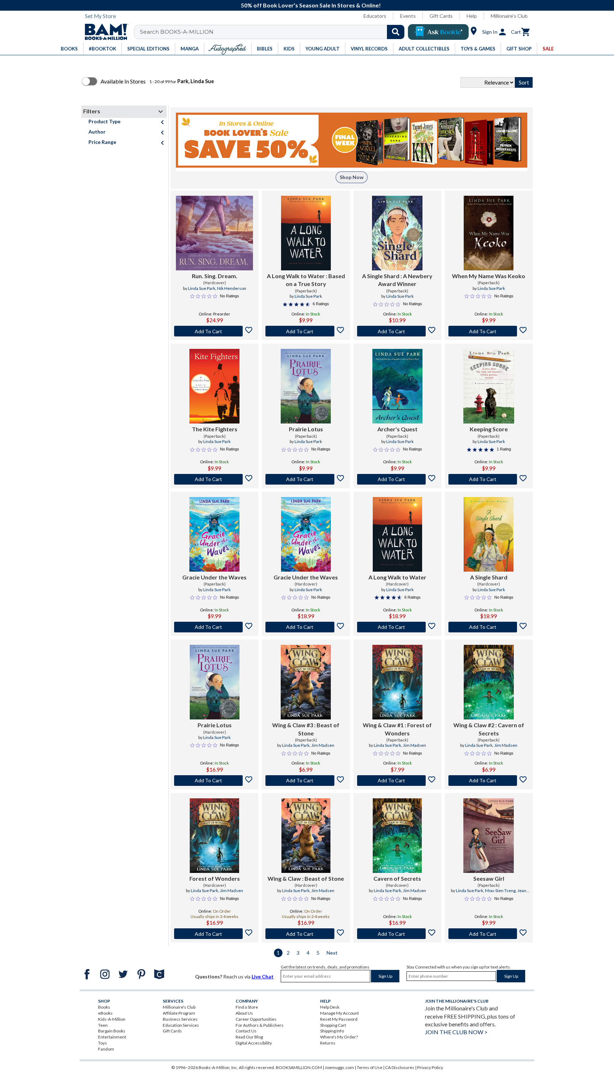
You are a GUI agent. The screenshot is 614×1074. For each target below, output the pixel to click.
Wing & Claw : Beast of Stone (306, 878)
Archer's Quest (397, 429)
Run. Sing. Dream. (214, 275)
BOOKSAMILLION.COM (299, 1067)
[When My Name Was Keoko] (488, 233)
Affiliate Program (179, 1013)
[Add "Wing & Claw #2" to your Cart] (488, 780)
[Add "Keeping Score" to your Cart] (488, 479)
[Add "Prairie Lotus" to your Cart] (305, 479)
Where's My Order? (339, 1037)
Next (332, 953)
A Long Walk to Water (397, 577)
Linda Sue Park (201, 288)
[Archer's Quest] (397, 386)
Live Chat (263, 976)
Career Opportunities (256, 1019)
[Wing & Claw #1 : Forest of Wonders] (397, 682)
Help (472, 16)
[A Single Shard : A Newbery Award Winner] (397, 233)
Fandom (106, 1049)
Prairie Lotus (306, 429)
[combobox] (273, 32)
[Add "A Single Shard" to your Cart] (397, 331)
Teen (103, 1025)
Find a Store (247, 1007)
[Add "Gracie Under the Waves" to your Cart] (214, 627)
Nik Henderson (231, 288)
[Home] (104, 32)
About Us (244, 1013)
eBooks (105, 1013)
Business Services (180, 1019)
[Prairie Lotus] (306, 386)
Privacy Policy (430, 1067)
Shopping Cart (333, 1025)
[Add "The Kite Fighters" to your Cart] (214, 479)
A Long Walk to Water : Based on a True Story (306, 279)
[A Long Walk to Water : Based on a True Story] (305, 233)
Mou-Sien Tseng (500, 890)
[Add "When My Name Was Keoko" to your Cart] (488, 331)
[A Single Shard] (488, 534)
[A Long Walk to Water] (397, 534)
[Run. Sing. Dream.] (214, 233)
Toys (102, 1043)
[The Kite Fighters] (214, 386)
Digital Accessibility (254, 1043)
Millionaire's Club (509, 16)
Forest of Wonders (214, 878)
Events (408, 16)
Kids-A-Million (111, 1019)
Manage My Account (339, 1013)
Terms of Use (369, 1067)
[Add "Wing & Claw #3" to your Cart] (305, 780)
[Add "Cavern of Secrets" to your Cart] (397, 933)
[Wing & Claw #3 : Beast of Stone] (306, 682)
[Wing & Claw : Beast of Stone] (306, 836)
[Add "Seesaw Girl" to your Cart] (488, 933)
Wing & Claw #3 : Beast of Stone (305, 729)
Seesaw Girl (488, 878)
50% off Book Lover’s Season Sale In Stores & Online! (311, 5)
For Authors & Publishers (260, 1025)
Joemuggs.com (339, 1067)
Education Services (181, 1025)
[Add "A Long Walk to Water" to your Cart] (305, 331)
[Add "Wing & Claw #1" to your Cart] (397, 780)
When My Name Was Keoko (488, 275)
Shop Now (351, 177)
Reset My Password (338, 1019)
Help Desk (329, 1007)
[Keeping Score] (489, 386)
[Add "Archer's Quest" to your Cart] (397, 479)
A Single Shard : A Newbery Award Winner (397, 279)
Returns (327, 1043)
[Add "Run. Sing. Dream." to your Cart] (214, 331)
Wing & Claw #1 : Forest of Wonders (397, 729)
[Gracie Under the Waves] (214, 534)
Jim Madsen (322, 745)
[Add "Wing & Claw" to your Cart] (305, 933)
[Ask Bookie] (438, 32)
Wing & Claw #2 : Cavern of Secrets (488, 729)
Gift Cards (441, 16)
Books (104, 1007)
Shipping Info (332, 1030)
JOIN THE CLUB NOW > (456, 1032)
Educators (374, 16)
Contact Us (246, 1030)
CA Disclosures (399, 1067)
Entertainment (112, 1037)
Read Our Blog (249, 1037)
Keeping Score (489, 429)
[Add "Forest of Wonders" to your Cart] (214, 933)
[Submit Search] (395, 32)
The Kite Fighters (214, 429)
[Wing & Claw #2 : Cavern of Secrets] (489, 682)
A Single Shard (488, 577)
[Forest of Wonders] (214, 836)
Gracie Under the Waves (214, 577)
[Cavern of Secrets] (397, 836)
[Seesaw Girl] (489, 836)
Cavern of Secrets (397, 878)
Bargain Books (111, 1030)
